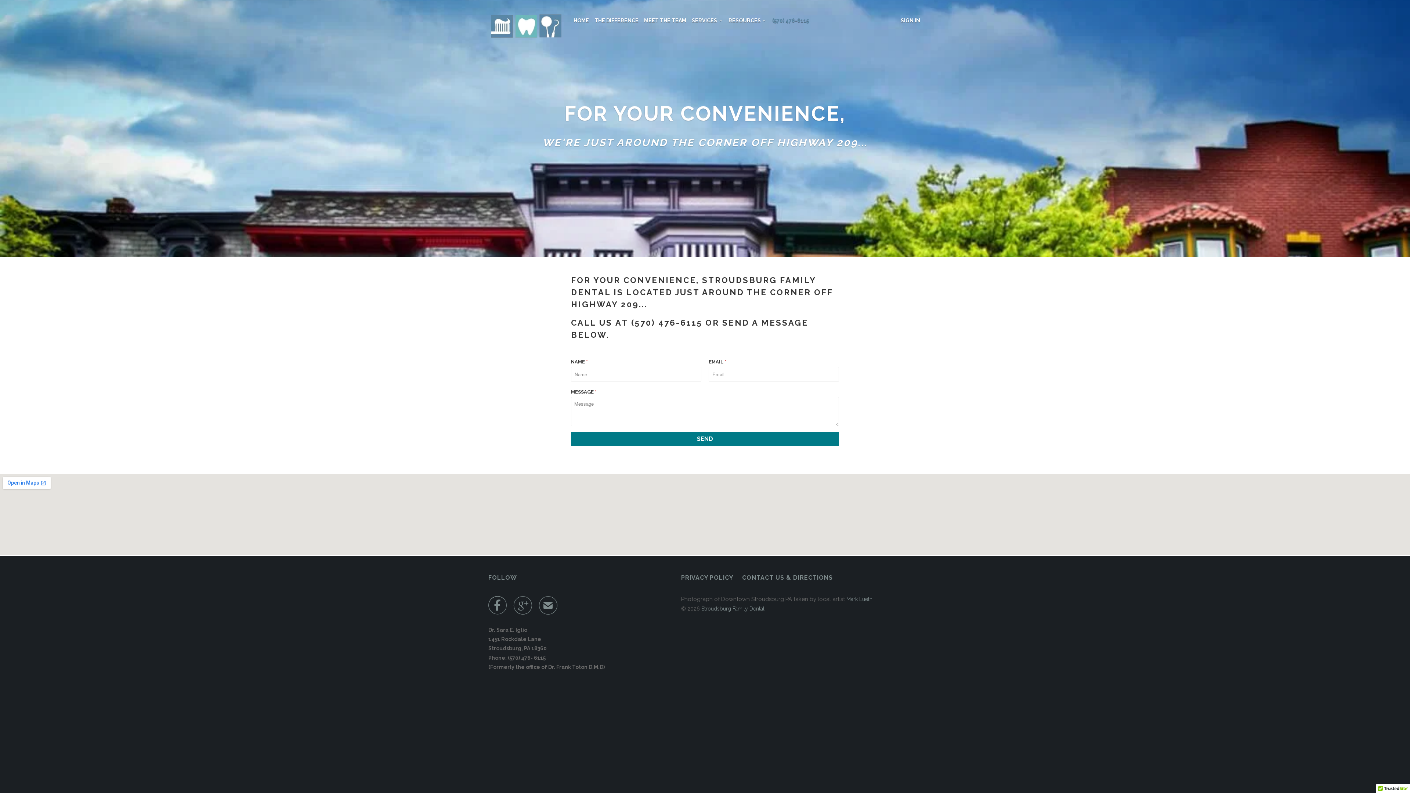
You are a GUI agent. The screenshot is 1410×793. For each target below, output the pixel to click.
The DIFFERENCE (616, 20)
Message (584, 392)
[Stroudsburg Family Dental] (526, 26)
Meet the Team (665, 20)
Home (581, 20)
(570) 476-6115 (790, 20)
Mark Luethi (860, 599)
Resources (745, 20)
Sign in (910, 20)
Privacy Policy (707, 577)
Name (579, 362)
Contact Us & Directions (787, 577)
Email (717, 362)
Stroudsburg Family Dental (732, 609)
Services (705, 20)
